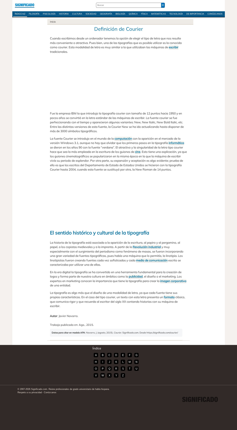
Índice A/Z (20, 14)
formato (169, 297)
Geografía (106, 14)
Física (144, 14)
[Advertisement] (118, 82)
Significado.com (24, 5)
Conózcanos (215, 14)
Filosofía (34, 14)
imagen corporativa (173, 281)
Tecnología (176, 14)
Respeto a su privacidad (30, 392)
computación (123, 138)
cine (137, 152)
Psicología (49, 14)
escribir (173, 47)
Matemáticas (158, 14)
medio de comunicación (152, 260)
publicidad (136, 276)
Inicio (53, 21)
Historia (64, 14)
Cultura (77, 14)
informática (176, 143)
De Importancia (195, 14)
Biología (120, 14)
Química (133, 14)
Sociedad (91, 14)
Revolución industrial (147, 247)
